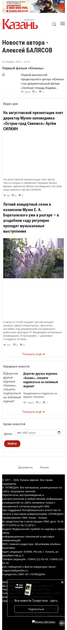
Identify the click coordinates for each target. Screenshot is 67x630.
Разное (44, 467)
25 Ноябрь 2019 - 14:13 (16, 61)
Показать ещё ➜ (33, 354)
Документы (25, 467)
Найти (12, 443)
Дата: (8, 434)
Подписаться (36, 609)
